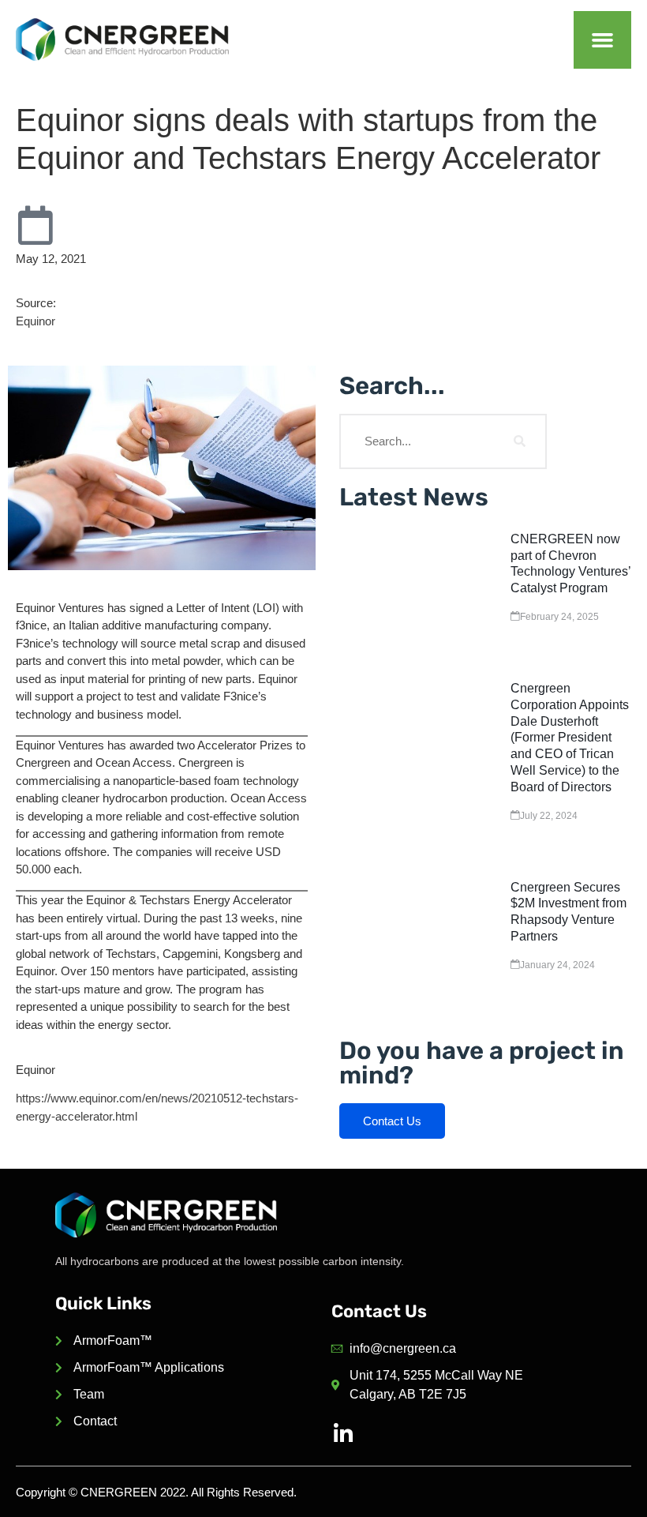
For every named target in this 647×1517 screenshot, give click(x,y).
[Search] (519, 441)
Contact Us (392, 1121)
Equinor (35, 321)
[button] (602, 40)
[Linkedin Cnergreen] (343, 1434)
